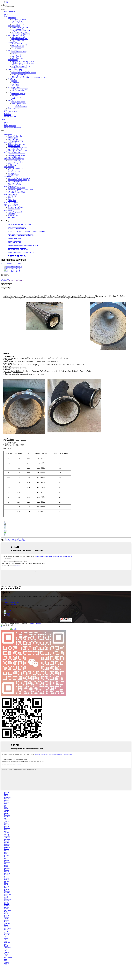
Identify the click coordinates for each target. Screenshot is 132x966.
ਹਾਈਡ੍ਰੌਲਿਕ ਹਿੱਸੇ (13, 60)
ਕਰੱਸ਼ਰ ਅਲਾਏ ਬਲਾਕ (21, 107)
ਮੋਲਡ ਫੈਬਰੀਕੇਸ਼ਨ (16, 48)
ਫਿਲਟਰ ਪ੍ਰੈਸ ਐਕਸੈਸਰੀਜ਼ (18, 103)
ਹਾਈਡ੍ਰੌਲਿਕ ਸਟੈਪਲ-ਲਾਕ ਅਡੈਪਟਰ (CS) (22, 61)
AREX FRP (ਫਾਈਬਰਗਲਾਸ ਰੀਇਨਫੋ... (21, 235)
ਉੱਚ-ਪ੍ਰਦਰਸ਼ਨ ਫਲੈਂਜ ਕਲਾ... (17, 228)
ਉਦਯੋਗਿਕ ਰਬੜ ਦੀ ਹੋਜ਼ (14, 79)
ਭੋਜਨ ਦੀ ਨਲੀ (15, 84)
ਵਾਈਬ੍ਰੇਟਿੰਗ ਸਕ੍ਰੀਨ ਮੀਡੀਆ (16, 35)
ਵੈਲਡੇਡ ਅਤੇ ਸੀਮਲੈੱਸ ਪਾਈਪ (18, 52)
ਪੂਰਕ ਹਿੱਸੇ (10, 100)
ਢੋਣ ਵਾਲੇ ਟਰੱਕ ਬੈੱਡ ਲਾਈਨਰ (18, 19)
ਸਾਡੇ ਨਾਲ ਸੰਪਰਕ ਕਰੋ (10, 116)
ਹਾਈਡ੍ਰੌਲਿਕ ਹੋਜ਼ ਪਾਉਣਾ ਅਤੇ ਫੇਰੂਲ (20, 66)
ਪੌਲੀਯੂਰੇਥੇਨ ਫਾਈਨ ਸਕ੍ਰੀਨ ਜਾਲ (20, 37)
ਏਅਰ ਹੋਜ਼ (14, 81)
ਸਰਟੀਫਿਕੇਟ (7, 115)
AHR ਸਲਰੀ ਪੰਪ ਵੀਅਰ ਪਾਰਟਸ (20, 71)
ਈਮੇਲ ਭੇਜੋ (3, 627)
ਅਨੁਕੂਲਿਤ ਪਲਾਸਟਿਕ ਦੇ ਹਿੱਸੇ (19, 45)
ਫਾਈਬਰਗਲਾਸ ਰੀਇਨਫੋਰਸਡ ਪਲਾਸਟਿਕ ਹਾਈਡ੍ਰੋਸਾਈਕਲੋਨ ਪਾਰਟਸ (29, 77)
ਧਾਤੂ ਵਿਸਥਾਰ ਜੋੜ (16, 56)
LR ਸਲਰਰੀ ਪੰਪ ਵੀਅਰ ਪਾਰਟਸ (19, 74)
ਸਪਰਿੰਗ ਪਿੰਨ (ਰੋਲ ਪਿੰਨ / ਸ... (17, 256)
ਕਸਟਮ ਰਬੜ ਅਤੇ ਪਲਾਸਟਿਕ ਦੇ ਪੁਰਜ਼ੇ (14, 159)
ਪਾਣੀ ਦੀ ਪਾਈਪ (15, 86)
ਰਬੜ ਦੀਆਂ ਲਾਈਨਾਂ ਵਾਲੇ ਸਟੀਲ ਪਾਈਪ (15, 541)
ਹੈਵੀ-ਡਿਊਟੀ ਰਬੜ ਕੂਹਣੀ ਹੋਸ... (18, 249)
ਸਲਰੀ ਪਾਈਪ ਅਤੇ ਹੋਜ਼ (14, 26)
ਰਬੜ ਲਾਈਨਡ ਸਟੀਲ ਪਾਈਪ (19, 32)
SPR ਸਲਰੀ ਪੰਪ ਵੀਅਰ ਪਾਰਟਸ (19, 76)
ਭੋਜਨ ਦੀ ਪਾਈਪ (12, 199)
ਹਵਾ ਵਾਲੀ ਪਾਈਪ (12, 196)
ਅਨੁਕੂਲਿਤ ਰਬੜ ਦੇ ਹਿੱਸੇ (17, 47)
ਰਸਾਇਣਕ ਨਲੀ (12, 197)
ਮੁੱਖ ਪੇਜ (6, 14)
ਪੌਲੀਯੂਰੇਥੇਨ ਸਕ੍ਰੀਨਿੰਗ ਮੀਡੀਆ (19, 39)
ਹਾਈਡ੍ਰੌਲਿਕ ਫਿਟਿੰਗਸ (14, 183)
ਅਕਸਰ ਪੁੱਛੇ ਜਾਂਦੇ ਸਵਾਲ (10, 111)
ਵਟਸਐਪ (14, 629)
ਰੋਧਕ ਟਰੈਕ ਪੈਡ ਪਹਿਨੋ (17, 22)
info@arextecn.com (9, 11)
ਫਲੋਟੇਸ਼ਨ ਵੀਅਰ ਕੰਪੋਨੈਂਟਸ (14, 87)
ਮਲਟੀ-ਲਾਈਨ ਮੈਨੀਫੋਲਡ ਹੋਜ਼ (19, 68)
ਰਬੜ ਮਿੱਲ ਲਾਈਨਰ (16, 21)
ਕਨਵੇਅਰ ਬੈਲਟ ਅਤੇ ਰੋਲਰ (18, 102)
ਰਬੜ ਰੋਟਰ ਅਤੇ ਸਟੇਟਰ (17, 90)
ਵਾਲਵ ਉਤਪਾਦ (12, 92)
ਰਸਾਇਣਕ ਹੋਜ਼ (15, 82)
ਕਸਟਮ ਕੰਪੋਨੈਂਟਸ (12, 42)
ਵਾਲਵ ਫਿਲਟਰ (15, 98)
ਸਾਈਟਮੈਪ (39, 623)
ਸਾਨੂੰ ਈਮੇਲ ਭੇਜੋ (5, 280)
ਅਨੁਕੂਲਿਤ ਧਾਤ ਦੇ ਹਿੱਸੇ (17, 43)
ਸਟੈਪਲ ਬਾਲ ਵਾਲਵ (16, 97)
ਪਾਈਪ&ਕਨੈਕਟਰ (12, 50)
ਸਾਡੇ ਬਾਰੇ (6, 113)
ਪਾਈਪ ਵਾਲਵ (15, 95)
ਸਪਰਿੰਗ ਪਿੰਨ (18, 105)
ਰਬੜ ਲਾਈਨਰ (12, 18)
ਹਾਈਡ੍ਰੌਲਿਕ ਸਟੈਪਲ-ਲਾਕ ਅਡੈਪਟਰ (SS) (22, 63)
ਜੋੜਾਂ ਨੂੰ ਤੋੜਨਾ (14, 53)
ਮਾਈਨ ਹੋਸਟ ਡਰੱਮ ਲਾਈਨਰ (18, 24)
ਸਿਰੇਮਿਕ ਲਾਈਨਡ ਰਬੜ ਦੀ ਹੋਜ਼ (19, 27)
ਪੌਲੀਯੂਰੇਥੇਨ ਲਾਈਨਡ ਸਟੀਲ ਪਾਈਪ (20, 31)
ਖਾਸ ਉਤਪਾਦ (32, 623)
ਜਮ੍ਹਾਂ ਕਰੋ (3, 599)
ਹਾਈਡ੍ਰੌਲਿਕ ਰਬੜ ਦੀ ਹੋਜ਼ (18, 65)
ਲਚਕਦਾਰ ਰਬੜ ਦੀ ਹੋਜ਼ (17, 29)
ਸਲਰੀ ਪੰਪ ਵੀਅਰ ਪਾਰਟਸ (15, 69)
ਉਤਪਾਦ (6, 16)
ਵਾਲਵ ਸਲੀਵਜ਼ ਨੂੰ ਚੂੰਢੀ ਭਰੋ (18, 94)
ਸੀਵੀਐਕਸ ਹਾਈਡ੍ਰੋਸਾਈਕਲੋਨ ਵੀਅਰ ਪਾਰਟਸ (23, 73)
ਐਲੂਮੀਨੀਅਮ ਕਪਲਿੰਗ (14, 108)
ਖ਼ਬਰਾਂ (5, 110)
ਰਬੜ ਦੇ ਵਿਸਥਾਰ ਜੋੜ (17, 58)
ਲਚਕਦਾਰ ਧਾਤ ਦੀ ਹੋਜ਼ (17, 55)
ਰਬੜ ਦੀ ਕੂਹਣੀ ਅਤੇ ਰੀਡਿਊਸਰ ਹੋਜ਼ (20, 34)
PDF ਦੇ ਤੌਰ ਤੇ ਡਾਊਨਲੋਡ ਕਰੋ (17, 280)
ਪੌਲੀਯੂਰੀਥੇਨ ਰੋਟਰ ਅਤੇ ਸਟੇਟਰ (19, 89)
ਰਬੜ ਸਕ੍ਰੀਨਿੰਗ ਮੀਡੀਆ (18, 40)
